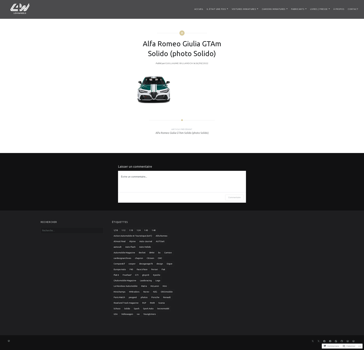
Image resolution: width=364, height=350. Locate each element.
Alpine (132, 241)
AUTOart (160, 241)
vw (138, 314)
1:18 (131, 230)
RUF (144, 303)
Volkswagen (127, 314)
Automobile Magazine (124, 252)
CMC (160, 258)
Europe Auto (120, 269)
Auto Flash (130, 247)
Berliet (142, 252)
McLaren (155, 286)
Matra (144, 286)
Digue (169, 263)
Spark (136, 308)
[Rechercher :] (72, 230)
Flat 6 (116, 275)
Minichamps (119, 292)
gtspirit (145, 275)
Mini (165, 286)
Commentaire (234, 197)
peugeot (133, 297)
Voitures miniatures (244, 9)
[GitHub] (341, 340)
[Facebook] (324, 340)
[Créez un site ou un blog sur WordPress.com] (9, 341)
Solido (127, 308)
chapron (139, 258)
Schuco (117, 308)
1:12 (123, 230)
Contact (353, 9)
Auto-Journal (145, 241)
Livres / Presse (319, 9)
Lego (157, 280)
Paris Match (119, 297)
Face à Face (142, 269)
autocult (118, 247)
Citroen (150, 258)
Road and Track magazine (126, 303)
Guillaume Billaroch (179, 63)
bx (159, 252)
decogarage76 (146, 263)
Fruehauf (127, 275)
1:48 (154, 230)
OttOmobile (167, 292)
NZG (155, 292)
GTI (136, 275)
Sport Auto (148, 308)
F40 (131, 269)
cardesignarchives (122, 258)
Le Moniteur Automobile (125, 286)
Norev (146, 292)
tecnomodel (163, 308)
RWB (152, 303)
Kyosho (156, 275)
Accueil (198, 9)
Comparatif (119, 263)
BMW (151, 252)
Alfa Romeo (161, 236)
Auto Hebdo (145, 247)
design (160, 263)
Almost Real (120, 241)
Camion (168, 252)
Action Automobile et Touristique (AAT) (133, 236)
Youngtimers (149, 314)
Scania (161, 303)
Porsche (155, 297)
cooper (132, 263)
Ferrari (154, 269)
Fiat (163, 269)
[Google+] (336, 340)
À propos (338, 9)
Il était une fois (216, 9)
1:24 (138, 230)
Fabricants (297, 9)
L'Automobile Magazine (125, 280)
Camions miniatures (274, 9)
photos (144, 297)
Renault (167, 297)
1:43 (146, 230)
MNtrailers (134, 292)
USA (116, 314)
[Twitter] (312, 340)
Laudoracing (146, 280)
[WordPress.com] (347, 340)
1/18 (116, 230)
